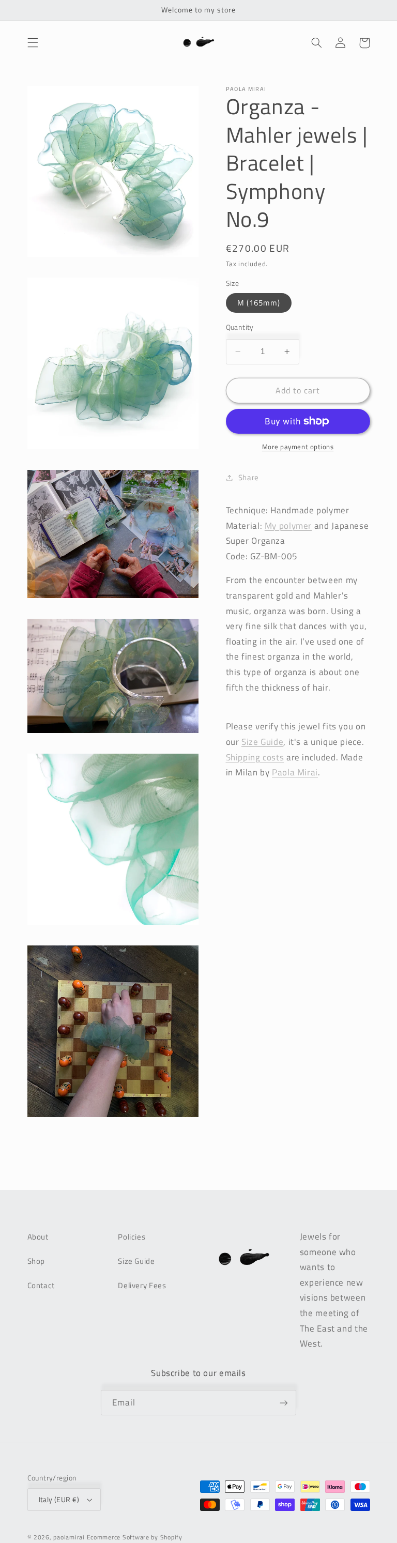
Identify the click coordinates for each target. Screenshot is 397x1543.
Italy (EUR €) (59, 1499)
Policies (131, 1237)
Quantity (240, 327)
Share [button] (248, 477)
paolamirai (68, 1537)
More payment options (298, 447)
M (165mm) (258, 303)
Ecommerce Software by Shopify (134, 1537)
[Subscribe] (284, 1402)
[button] (32, 43)
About (38, 1237)
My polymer (288, 525)
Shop (36, 1261)
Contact (41, 1285)
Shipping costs (255, 757)
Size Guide (136, 1261)
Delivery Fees (142, 1285)
